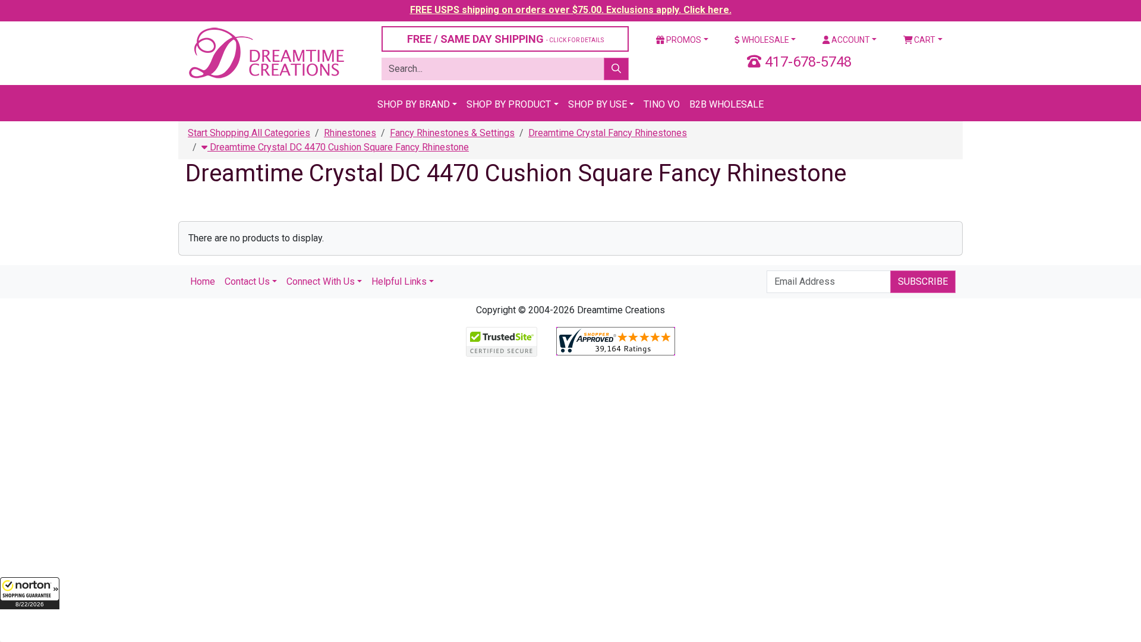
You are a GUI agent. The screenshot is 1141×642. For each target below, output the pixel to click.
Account (850, 40)
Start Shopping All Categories (249, 133)
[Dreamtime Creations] (265, 52)
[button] (29, 593)
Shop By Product (509, 104)
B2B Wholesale (726, 104)
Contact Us (247, 281)
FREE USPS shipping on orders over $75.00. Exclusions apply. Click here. (571, 9)
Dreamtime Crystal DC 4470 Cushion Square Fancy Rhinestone (338, 147)
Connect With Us (320, 281)
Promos (682, 40)
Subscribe (923, 281)
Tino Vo (662, 104)
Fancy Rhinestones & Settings (452, 133)
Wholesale (764, 40)
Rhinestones (350, 133)
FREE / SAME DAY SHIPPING (505, 39)
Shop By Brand (413, 104)
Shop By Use (597, 104)
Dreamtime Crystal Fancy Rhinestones (607, 133)
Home (202, 281)
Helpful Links (399, 281)
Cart (923, 40)
